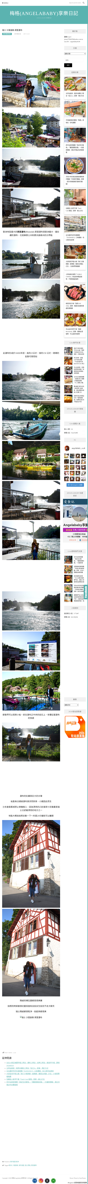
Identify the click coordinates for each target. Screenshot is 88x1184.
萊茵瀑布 (34, 1165)
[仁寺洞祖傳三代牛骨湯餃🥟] (83, 473)
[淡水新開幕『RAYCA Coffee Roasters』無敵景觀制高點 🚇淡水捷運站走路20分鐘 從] (72, 461)
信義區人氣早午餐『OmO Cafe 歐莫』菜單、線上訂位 (25, 1079)
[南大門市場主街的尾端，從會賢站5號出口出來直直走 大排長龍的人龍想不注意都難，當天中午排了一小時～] (83, 467)
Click (86, 592)
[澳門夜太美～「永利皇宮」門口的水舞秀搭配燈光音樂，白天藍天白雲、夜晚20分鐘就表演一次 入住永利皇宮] (66, 461)
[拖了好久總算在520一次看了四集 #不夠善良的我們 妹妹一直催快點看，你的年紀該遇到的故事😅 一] (72, 456)
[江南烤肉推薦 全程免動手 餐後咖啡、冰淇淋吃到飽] (66, 479)
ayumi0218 (17, 34)
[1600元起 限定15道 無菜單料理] (72, 479)
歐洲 (10, 1165)
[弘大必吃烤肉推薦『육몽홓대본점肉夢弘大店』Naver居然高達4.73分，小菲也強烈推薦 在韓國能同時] (78, 467)
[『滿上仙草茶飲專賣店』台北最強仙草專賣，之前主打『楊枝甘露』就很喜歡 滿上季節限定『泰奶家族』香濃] (78, 461)
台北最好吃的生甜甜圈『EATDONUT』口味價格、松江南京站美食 (30, 1071)
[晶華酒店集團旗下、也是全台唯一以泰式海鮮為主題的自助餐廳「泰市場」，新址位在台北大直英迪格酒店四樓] (72, 473)
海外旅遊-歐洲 (7, 34)
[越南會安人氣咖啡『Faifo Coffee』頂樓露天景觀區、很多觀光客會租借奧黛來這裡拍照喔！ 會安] (72, 467)
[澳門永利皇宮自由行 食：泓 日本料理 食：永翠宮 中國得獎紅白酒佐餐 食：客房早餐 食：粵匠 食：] (83, 456)
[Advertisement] (31, 53)
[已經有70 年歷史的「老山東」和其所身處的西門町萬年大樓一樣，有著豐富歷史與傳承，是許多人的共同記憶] (78, 456)
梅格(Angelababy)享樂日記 (44, 13)
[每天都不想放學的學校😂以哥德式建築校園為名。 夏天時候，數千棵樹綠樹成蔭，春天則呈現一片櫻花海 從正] (83, 479)
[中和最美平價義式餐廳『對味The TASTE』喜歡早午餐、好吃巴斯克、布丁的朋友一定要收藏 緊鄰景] (83, 461)
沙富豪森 (15, 1165)
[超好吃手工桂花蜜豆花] (78, 473)
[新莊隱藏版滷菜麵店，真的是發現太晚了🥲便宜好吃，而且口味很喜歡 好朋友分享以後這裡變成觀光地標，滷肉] (66, 467)
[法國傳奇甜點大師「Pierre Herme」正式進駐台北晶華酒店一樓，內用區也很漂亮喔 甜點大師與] (66, 473)
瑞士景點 (27, 1165)
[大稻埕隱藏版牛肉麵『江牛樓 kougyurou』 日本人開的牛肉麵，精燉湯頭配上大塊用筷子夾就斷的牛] (78, 479)
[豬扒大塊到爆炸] (66, 456)
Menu (6, 3)
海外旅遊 (21, 1165)
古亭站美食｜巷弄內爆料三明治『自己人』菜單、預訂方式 (27, 1068)
